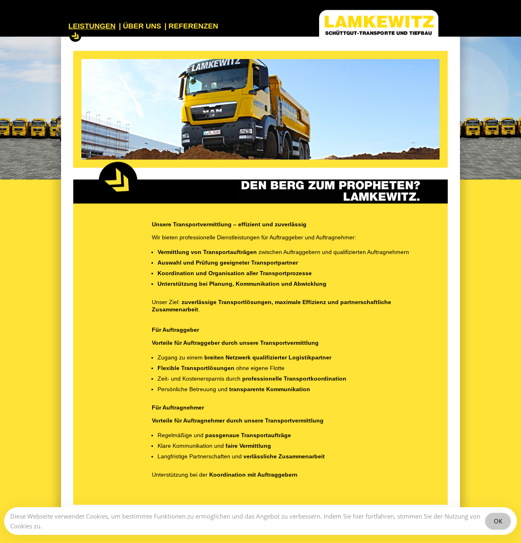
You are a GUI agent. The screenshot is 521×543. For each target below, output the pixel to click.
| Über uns (140, 26)
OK (498, 521)
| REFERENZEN (192, 26)
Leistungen (92, 26)
